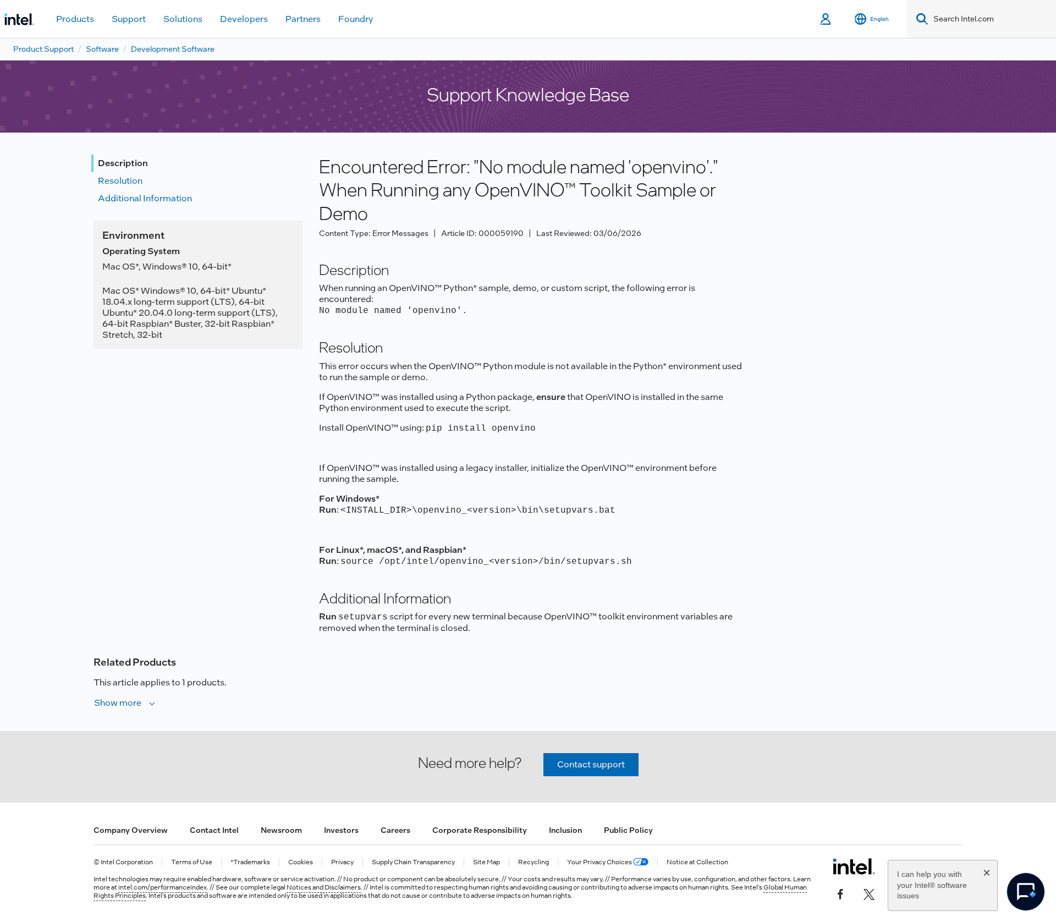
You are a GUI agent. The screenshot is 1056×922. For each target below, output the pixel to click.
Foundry (355, 19)
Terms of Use (191, 862)
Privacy (342, 862)
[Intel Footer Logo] (854, 866)
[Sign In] (826, 19)
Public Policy (628, 830)
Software (102, 49)
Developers (244, 19)
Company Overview (131, 830)
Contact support (591, 764)
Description (123, 163)
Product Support (43, 49)
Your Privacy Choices (600, 862)
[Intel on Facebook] (840, 893)
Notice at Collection (697, 862)
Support (129, 19)
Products (75, 19)
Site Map (486, 862)
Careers (395, 830)
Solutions (182, 19)
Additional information (145, 198)
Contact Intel (214, 830)
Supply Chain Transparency (413, 862)
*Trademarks (250, 862)
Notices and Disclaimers (324, 887)
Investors (341, 830)
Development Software (173, 49)
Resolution (120, 180)
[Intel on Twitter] (869, 893)
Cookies (300, 862)
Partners (303, 19)
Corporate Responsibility (479, 830)
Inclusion (565, 830)
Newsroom (281, 830)
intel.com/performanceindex (162, 887)
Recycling (533, 862)
